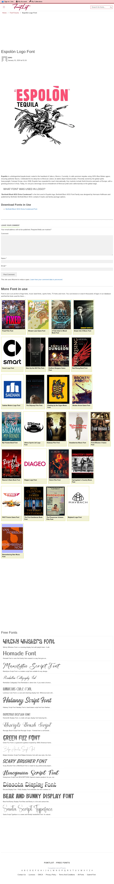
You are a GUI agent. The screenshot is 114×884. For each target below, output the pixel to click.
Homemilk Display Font (16, 714)
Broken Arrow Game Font (81, 405)
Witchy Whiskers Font (29, 642)
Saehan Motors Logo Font (11, 405)
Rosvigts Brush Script (27, 725)
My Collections (37, 1)
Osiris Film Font (54, 480)
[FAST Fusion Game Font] (11, 501)
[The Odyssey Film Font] (35, 389)
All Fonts (81, 874)
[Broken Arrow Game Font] (82, 389)
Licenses (32, 874)
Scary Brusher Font (25, 761)
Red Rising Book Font (79, 368)
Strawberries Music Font (77, 443)
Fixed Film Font (7, 331)
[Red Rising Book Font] (81, 352)
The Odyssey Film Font (34, 405)
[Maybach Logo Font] (78, 501)
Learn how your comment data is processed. (46, 279)
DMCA (40, 874)
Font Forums (14, 13)
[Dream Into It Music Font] (83, 314)
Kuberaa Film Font (53, 443)
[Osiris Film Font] (59, 463)
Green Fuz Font (21, 738)
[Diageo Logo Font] (35, 463)
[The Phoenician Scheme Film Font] (55, 501)
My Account (22, 1)
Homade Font (19, 654)
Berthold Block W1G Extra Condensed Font (21, 209)
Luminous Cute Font (17, 689)
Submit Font (91, 874)
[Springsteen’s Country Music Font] (82, 463)
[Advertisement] (57, 29)
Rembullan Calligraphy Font (19, 678)
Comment (4, 233)
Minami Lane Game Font (36, 331)
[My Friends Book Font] (11, 426)
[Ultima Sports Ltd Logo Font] (34, 426)
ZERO (10, 57)
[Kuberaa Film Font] (56, 426)
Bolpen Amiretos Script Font (19, 750)
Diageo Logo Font (30, 480)
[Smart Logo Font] (12, 352)
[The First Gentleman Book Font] (33, 501)
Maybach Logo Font (75, 517)
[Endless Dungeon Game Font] (58, 352)
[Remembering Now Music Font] (12, 538)
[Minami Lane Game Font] (38, 314)
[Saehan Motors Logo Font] (12, 389)
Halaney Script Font (27, 701)
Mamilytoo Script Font (31, 666)
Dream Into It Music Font (82, 331)
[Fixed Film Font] (13, 314)
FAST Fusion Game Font (10, 517)
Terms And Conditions (67, 874)
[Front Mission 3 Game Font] (100, 426)
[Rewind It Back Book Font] (11, 463)
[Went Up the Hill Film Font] (35, 352)
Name (4, 258)
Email (3, 266)
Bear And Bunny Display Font (38, 797)
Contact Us (22, 874)
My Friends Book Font (9, 443)
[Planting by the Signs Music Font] (58, 389)
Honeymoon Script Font (31, 772)
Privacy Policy (51, 874)
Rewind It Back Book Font (11, 480)
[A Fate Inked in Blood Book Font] (61, 314)
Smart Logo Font (8, 368)
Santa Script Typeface (28, 809)
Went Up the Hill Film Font (35, 368)
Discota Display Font (29, 784)
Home (4, 13)
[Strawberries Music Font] (78, 426)
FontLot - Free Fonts (57, 863)
